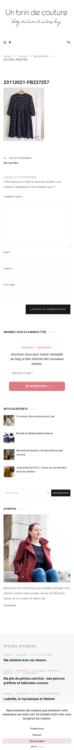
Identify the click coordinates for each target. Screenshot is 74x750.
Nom (7, 252)
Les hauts (21, 655)
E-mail (8, 268)
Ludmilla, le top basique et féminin (29, 699)
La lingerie (39, 670)
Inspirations (23, 670)
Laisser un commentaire (48, 309)
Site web (9, 285)
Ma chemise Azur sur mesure (25, 660)
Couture (8, 655)
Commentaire (13, 197)
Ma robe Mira (18, 160)
